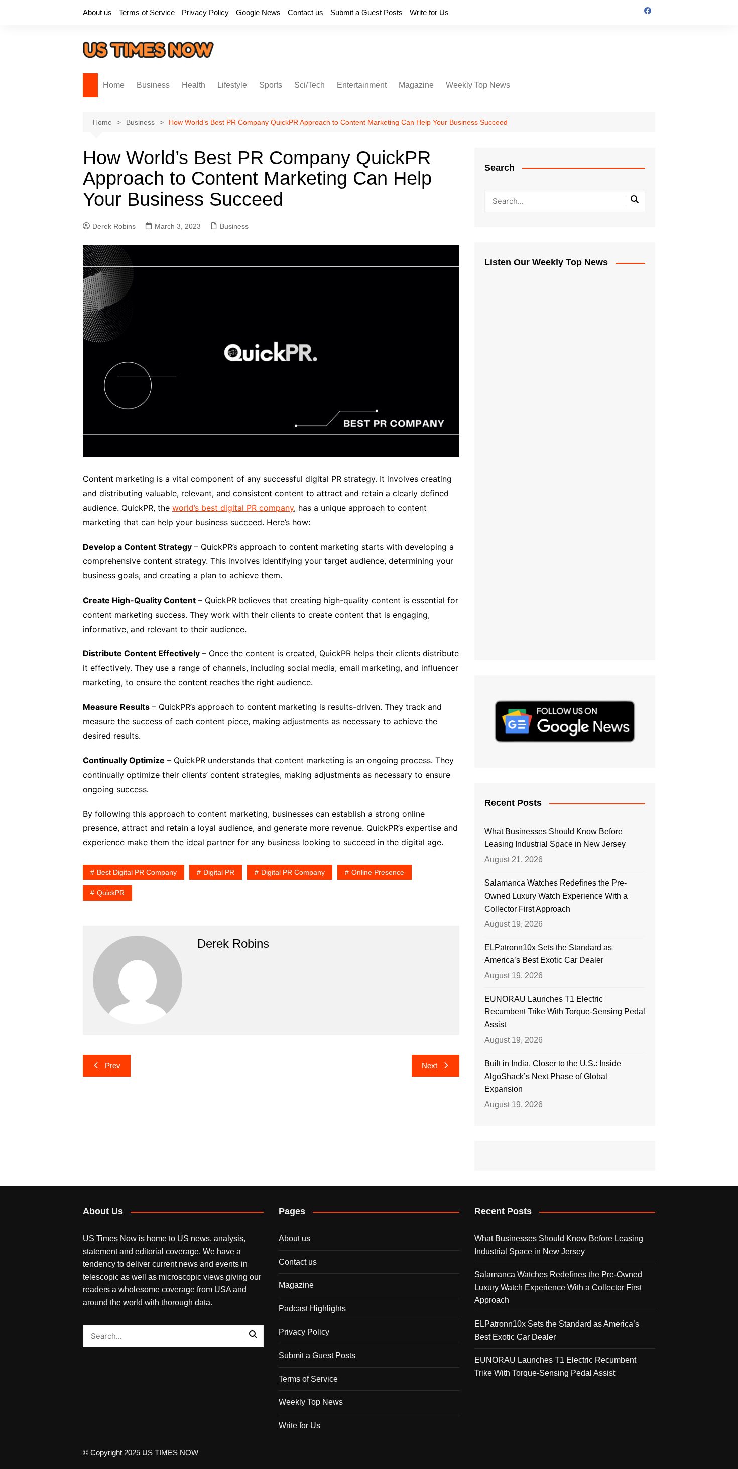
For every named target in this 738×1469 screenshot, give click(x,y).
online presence (377, 872)
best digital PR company (137, 872)
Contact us (305, 12)
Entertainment (362, 85)
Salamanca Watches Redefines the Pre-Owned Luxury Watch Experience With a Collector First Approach (556, 895)
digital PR (218, 872)
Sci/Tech (309, 85)
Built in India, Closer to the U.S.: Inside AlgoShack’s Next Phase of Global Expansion (552, 1076)
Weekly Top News (478, 85)
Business (153, 85)
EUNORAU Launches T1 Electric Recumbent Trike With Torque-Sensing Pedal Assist (564, 1012)
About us (97, 12)
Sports (270, 85)
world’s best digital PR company (233, 508)
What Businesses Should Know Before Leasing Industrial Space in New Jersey (555, 838)
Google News (258, 12)
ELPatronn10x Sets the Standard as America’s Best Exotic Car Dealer (548, 954)
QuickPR (111, 893)
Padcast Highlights (312, 1308)
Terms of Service (147, 12)
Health (193, 85)
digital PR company (293, 872)
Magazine (416, 85)
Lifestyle (232, 85)
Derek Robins (114, 226)
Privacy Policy (205, 12)
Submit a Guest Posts (366, 12)
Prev (112, 1065)
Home (114, 85)
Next (429, 1065)
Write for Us (429, 12)
